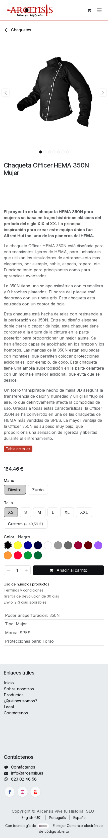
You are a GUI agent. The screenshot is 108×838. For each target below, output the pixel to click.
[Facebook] (10, 792)
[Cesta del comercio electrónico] (89, 10)
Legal (9, 706)
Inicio (9, 682)
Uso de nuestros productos (26, 584)
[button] (5, 93)
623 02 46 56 (24, 779)
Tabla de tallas (18, 449)
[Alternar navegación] (99, 10)
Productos (14, 694)
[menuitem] (32, 817)
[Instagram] (23, 792)
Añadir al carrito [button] (71, 570)
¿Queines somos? (20, 700)
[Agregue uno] (26, 570)
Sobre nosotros (19, 688)
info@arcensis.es (27, 773)
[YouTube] (35, 792)
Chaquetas (20, 29)
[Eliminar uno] (8, 570)
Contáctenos (16, 712)
